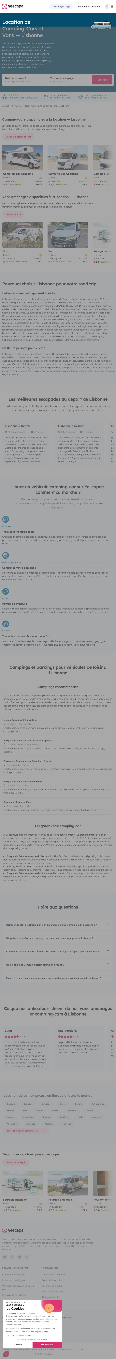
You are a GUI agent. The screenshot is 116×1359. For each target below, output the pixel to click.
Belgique (46, 1104)
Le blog (6, 1349)
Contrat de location (52, 1280)
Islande (89, 1110)
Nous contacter (21, 1349)
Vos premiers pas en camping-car (18, 1287)
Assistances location (53, 1291)
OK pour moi (47, 1345)
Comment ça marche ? (14, 1274)
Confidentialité (64, 1349)
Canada (11, 1104)
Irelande (31, 1124)
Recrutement (39, 1349)
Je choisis (17, 1345)
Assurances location (52, 1285)
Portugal (49, 1124)
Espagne (28, 1104)
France (10, 1110)
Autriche (64, 1117)
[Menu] (109, 6)
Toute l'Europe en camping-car (22, 1131)
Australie (96, 1117)
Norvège (67, 1124)
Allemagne (12, 1124)
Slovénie (46, 1117)
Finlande (72, 1110)
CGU (51, 1349)
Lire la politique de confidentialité (18, 1336)
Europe (10, 1117)
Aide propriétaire (51, 1297)
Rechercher (102, 79)
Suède (40, 1110)
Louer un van (13, 214)
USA (25, 1110)
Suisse (55, 1110)
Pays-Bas (28, 1117)
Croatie (78, 1104)
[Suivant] (39, 157)
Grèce (63, 1104)
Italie (80, 1117)
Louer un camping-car (18, 136)
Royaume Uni (98, 1104)
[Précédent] (5, 157)
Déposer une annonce (88, 6)
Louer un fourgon (16, 1162)
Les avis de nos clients (14, 1294)
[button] (6, 1354)
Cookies (79, 1349)
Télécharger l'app (61, 6)
